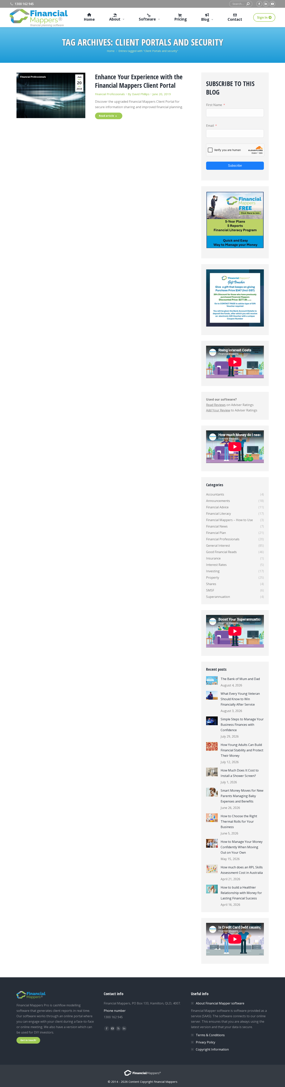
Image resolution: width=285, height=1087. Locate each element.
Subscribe (235, 165)
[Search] (248, 4)
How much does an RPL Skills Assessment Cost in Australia (242, 870)
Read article (106, 115)
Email (210, 125)
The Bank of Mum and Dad (240, 679)
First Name (214, 105)
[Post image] (212, 680)
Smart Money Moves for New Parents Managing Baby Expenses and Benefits (242, 795)
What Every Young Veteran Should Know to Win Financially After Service (240, 699)
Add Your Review (218, 410)
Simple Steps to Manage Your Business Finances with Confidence (242, 724)
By (138, 94)
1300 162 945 (24, 4)
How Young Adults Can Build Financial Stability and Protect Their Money (242, 750)
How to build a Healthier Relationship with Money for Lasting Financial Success (241, 892)
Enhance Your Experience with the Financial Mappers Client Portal (139, 81)
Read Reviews (216, 405)
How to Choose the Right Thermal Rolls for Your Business (239, 821)
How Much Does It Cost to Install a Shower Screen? (240, 773)
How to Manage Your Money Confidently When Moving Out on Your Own (242, 847)
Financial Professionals (33, 77)
